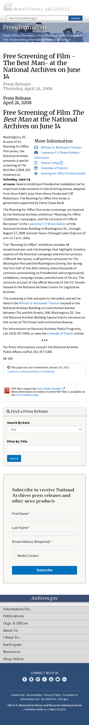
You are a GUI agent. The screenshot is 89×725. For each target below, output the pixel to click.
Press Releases (47, 35)
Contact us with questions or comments (30, 371)
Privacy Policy (52, 695)
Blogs (57, 679)
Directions (41, 158)
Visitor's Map (50, 163)
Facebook (24, 679)
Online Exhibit (63, 173)
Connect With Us (44, 673)
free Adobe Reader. (49, 388)
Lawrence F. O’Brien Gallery (60, 152)
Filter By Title (17, 441)
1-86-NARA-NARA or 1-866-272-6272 (44, 709)
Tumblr (44, 679)
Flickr (64, 679)
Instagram (37, 679)
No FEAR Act (48, 699)
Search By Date (18, 422)
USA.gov (63, 699)
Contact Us (18, 695)
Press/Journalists (24, 35)
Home (6, 35)
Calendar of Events (54, 168)
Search (75, 18)
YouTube (51, 679)
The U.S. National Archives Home (36, 7)
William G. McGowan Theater (61, 147)
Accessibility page (27, 395)
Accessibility (34, 695)
